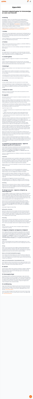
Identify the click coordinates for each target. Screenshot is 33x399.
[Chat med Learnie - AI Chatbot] (30, 396)
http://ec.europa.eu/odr (8, 293)
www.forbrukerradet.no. (9, 289)
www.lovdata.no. (17, 23)
